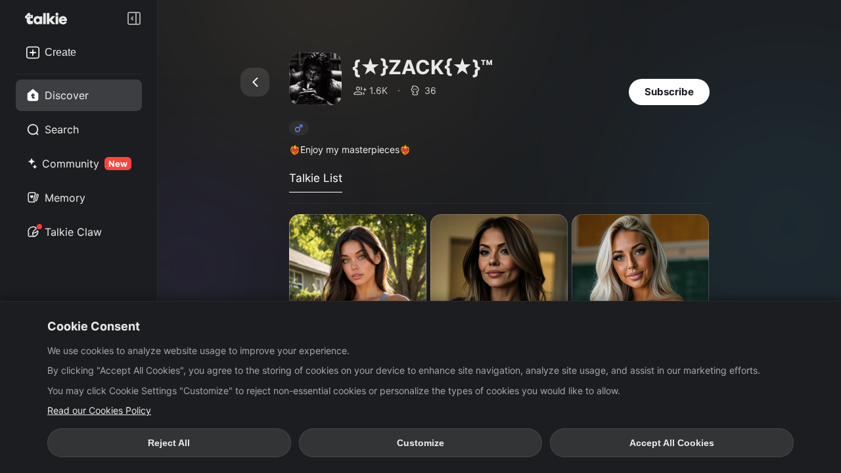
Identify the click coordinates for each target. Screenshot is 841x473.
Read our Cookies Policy (99, 410)
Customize (420, 443)
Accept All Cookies (671, 443)
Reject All (169, 443)
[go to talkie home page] (50, 18)
